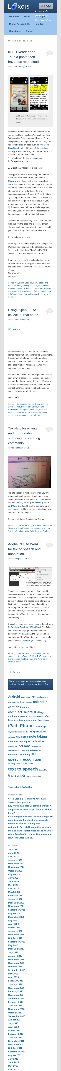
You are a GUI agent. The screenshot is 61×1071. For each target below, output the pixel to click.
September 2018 (16, 941)
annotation (12, 656)
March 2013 (14, 1030)
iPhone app (41, 726)
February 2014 (15, 1002)
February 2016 (15, 980)
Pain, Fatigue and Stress (26, 407)
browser (28, 702)
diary (40, 712)
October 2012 (15, 1048)
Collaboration (22, 404)
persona (24, 746)
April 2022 (13, 888)
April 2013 (13, 1027)
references (35, 750)
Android (14, 696)
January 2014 (15, 1005)
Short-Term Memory (42, 288)
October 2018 (15, 938)
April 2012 (13, 1069)
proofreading (35, 528)
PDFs (39, 656)
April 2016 (13, 977)
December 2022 (16, 863)
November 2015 (16, 988)
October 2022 (15, 871)
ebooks (40, 716)
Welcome (14, 16)
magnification (37, 731)
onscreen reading (17, 741)
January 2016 (15, 984)
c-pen (24, 412)
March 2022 (14, 892)
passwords (12, 746)
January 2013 (15, 1037)
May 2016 (13, 973)
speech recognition (24, 759)
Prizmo (43, 145)
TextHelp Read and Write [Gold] (26, 627)
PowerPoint (36, 746)
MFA (18, 737)
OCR (30, 412)
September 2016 (16, 970)
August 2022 (15, 874)
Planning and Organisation (25, 286)
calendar (40, 702)
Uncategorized (14, 291)
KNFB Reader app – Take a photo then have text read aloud (23, 56)
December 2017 (16, 948)
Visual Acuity (27, 291)
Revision (29, 288)
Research (20, 288)
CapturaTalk (14, 181)
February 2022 (15, 895)
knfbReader (13, 294)
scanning (23, 294)
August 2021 (15, 913)
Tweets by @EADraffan (20, 787)
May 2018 (13, 945)
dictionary (13, 716)
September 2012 (16, 1051)
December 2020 (16, 917)
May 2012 (13, 1066)
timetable (43, 770)
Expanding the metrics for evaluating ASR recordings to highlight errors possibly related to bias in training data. (30, 820)
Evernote (13, 720)
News (27, 16)
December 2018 (16, 934)
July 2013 (13, 1023)
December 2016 (16, 959)
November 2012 (16, 1044)
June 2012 (13, 1062)
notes (24, 736)
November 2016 (16, 963)
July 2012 (13, 1059)
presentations (14, 750)
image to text (46, 291)
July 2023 (13, 849)
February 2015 (15, 991)
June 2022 (13, 881)
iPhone (26, 725)
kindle (25, 732)
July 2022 (13, 878)
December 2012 (16, 1041)
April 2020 (13, 924)
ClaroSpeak (14, 148)
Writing (11, 412)
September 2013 (16, 1016)
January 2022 (15, 899)
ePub (47, 716)
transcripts (17, 775)
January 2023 (15, 860)
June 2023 (13, 853)
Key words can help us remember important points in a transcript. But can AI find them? (30, 809)
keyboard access (15, 732)
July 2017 (13, 952)
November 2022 (16, 867)
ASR (34, 697)
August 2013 (15, 1019)
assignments (42, 697)
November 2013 (16, 1009)
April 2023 (13, 856)
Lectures (28, 283)
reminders (13, 754)
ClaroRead (25, 640)
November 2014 (16, 995)
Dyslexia (20, 283)
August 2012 (15, 1055)
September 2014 (16, 998)
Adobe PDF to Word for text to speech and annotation (24, 549)
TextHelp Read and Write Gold (21, 531)
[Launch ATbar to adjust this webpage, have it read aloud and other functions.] (46, 6)
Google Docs (43, 720)
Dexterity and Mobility (38, 404)
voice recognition (34, 776)
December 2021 (16, 902)
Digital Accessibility (19, 24)
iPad (12, 725)
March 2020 (14, 927)
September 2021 (16, 910)
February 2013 (15, 1034)
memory (11, 737)
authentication (16, 702)
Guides (39, 24)
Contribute (15, 31)
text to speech (33, 294)
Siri (33, 754)
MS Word (32, 656)
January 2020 (15, 931)
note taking (38, 736)
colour (25, 707)
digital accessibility (28, 716)
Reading (11, 288)
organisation (36, 741)
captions (14, 707)
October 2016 (15, 966)
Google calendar (28, 720)
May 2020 (13, 920)
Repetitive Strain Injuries (18, 410)
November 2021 (16, 906)
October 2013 (15, 1012)
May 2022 (13, 885)
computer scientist (22, 712)
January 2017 (15, 956)
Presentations (44, 286)
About (29, 31)
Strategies (40, 16)
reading (25, 750)
